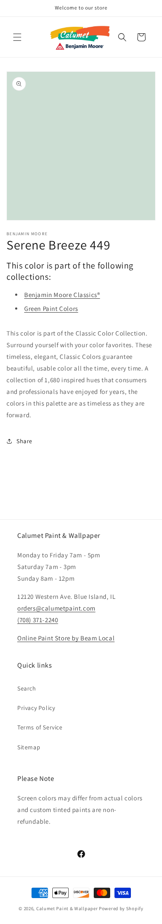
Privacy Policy (36, 708)
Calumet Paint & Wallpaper (67, 908)
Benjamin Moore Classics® (62, 295)
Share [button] (24, 441)
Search (26, 688)
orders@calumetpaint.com (56, 608)
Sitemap (28, 747)
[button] (17, 37)
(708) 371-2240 (37, 620)
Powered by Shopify (121, 908)
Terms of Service (40, 727)
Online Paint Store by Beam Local (65, 638)
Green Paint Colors (51, 308)
